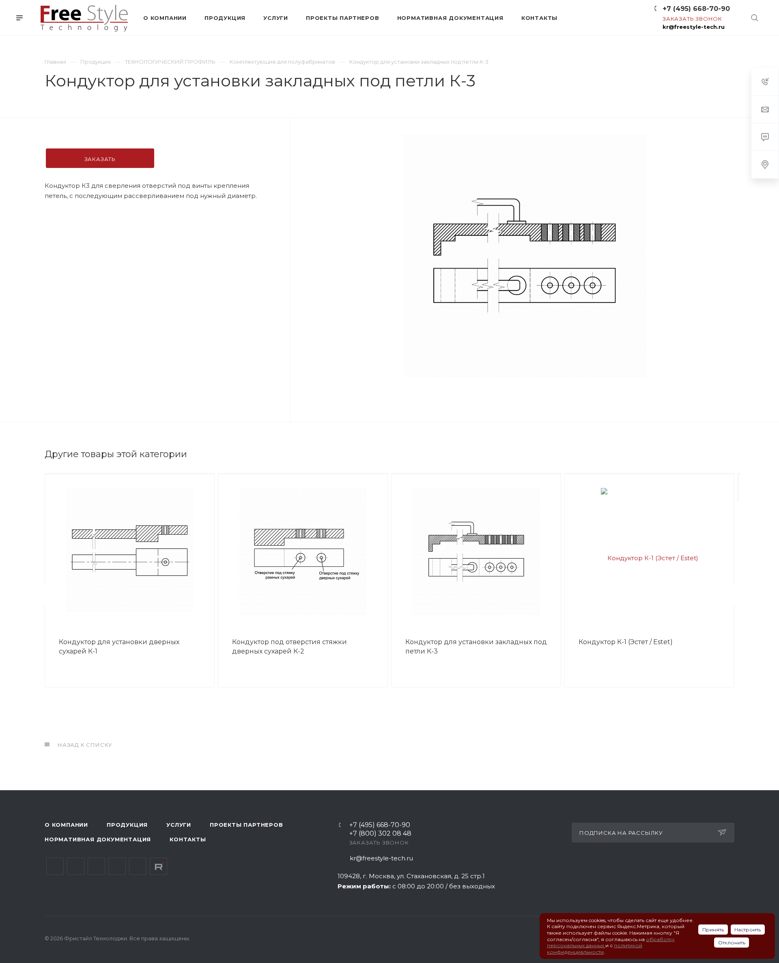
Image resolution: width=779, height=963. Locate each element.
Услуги (178, 824)
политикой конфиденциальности (594, 948)
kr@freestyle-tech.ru (694, 27)
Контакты (188, 839)
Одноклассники (117, 866)
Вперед (732, 595)
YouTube (96, 866)
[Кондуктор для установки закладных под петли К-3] (524, 255)
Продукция (127, 824)
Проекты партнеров (246, 824)
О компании (66, 824)
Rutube (158, 866)
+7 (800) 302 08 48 (380, 833)
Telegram (75, 866)
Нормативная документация (98, 839)
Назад (47, 595)
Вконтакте (55, 866)
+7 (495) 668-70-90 (696, 9)
